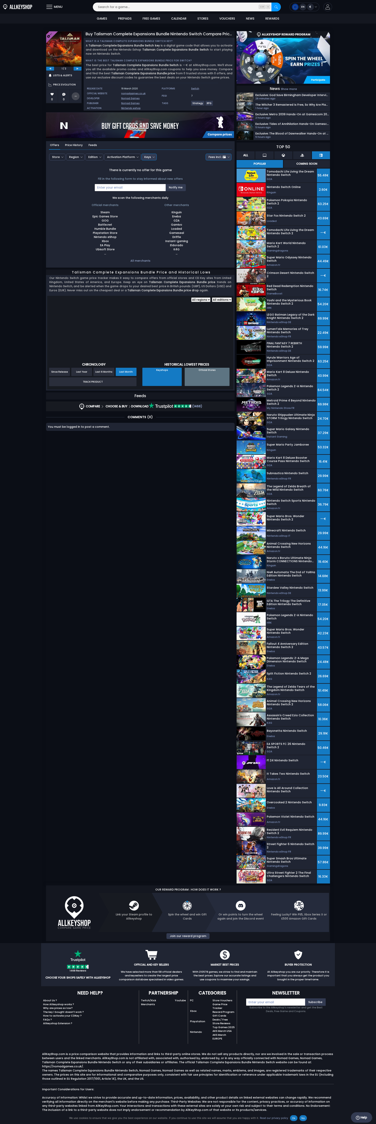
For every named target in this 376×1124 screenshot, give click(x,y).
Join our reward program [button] (188, 936)
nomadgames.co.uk (133, 93)
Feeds (93, 145)
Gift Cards (219, 1016)
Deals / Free (220, 1019)
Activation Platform (121, 157)
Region (74, 157)
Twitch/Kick (148, 1000)
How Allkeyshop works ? (58, 1004)
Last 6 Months (103, 371)
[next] (77, 69)
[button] (327, 7)
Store (56, 157)
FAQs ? (47, 1019)
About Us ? (50, 1000)
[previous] (50, 69)
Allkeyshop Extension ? (57, 1023)
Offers (54, 145)
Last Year (81, 371)
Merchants (148, 1004)
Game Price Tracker (219, 1006)
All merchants (140, 261)
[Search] (276, 7)
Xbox (193, 1011)
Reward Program (223, 1012)
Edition (93, 157)
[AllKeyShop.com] (17, 7)
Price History (74, 145)
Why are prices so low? (58, 1008)
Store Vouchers (222, 1000)
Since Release (59, 371)
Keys (147, 157)
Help (363, 1117)
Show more (289, 89)
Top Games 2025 (223, 1027)
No (303, 1118)
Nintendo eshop (131, 108)
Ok (294, 1118)
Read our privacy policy (274, 1117)
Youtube (180, 1000)
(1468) (196, 406)
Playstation (197, 1021)
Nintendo (196, 1032)
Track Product (93, 381)
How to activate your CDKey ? (62, 1016)
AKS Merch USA (222, 1031)
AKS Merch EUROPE (219, 1037)
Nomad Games (130, 98)
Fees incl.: (215, 157)
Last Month (126, 371)
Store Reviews (221, 1023)
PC (192, 1000)
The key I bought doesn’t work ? (63, 1012)
